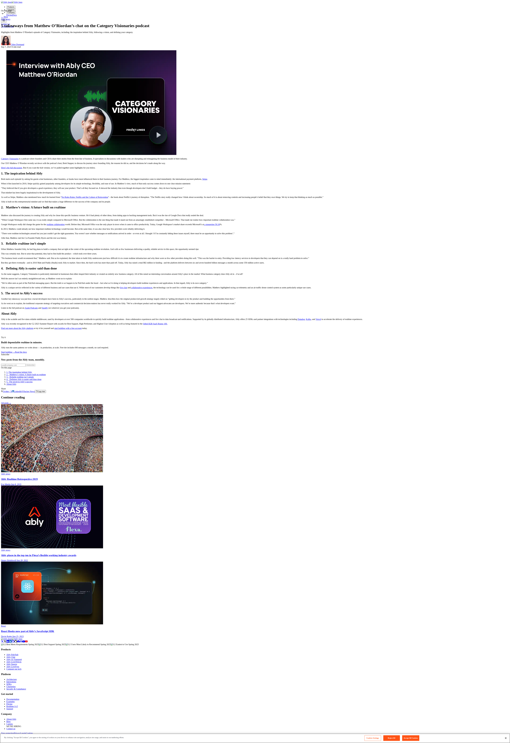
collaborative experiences (141, 287)
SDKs (9, 684)
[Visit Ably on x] (3, 642)
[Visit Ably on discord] (19, 642)
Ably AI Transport (14, 659)
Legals (23, 733)
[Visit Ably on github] (14, 642)
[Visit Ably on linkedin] (9, 642)
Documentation (12, 699)
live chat (123, 287)
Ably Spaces (11, 664)
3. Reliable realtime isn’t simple (20, 377)
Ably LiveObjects (13, 662)
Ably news (5, 19)
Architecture (11, 679)
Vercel (318, 319)
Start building (8, 352)
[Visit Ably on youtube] (25, 642)
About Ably (11, 384)
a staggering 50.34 (212, 224)
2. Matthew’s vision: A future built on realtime (26, 374)
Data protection (7, 733)
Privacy (17, 733)
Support (9, 709)
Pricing (9, 704)
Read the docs (21, 352)
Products (10, 7)
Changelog (11, 686)
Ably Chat (10, 657)
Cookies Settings (372, 738)
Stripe (204, 179)
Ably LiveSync (12, 666)
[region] (255, 738)
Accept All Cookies (411, 738)
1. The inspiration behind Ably (19, 372)
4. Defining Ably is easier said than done (23, 379)
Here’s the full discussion (11, 168)
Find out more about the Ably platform (17, 328)
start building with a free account (68, 328)
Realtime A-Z (12, 706)
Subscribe (30, 365)
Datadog (301, 319)
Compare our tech (13, 669)
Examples (10, 701)
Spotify (45, 308)
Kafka (308, 319)
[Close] (506, 738)
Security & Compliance (16, 689)
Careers (9, 724)
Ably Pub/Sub (12, 654)
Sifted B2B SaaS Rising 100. (155, 324)
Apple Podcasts (31, 308)
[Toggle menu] (3, 20)
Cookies (29, 733)
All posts (6, 403)
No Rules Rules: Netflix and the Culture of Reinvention (84, 197)
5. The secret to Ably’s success (19, 382)
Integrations (11, 682)
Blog (4, 17)
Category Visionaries (10, 159)
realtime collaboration (56, 224)
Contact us (10, 729)
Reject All (391, 738)
